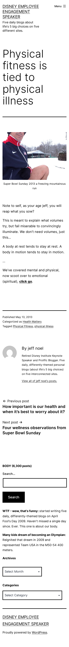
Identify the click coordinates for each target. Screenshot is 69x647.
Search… (9, 473)
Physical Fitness (23, 326)
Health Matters (32, 321)
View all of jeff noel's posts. (39, 381)
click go (25, 281)
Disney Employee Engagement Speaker (21, 11)
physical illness (43, 326)
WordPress (39, 632)
